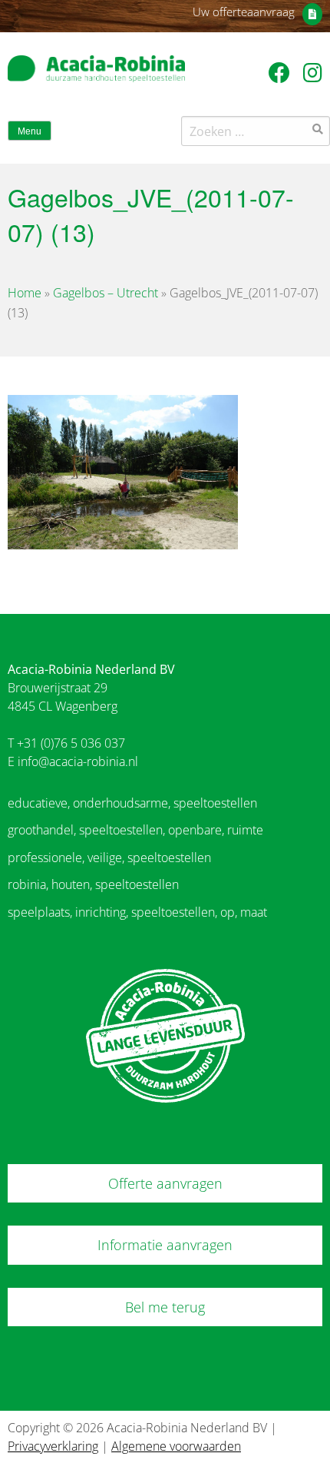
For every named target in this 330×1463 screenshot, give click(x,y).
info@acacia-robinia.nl (78, 761)
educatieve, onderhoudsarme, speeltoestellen (132, 803)
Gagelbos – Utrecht (105, 292)
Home (24, 292)
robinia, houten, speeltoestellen (93, 884)
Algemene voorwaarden (176, 1446)
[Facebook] (282, 72)
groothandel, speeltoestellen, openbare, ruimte (135, 829)
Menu (29, 131)
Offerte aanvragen (165, 1183)
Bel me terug (165, 1307)
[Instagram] (312, 72)
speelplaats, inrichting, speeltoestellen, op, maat (137, 912)
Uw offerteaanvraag (244, 11)
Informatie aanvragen (165, 1245)
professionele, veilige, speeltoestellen (109, 857)
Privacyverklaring (53, 1446)
